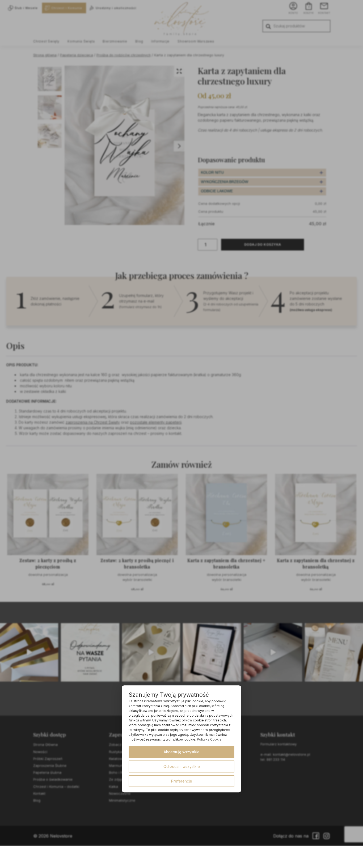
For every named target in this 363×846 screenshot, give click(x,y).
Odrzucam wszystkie (181, 766)
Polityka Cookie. (209, 739)
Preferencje (181, 781)
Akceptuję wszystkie (182, 752)
